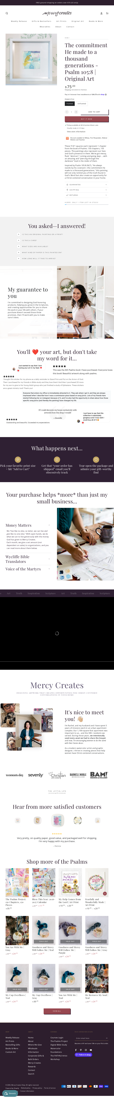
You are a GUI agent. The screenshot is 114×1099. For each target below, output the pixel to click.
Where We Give (35, 1045)
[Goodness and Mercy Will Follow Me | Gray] (97, 930)
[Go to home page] (57, 13)
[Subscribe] (107, 1038)
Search (31, 1074)
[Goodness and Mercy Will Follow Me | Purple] (70, 930)
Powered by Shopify (12, 1088)
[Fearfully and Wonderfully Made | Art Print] (97, 882)
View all (57, 1011)
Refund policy (25, 1088)
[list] (57, 466)
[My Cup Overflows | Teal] (17, 978)
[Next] (102, 820)
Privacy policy (37, 1088)
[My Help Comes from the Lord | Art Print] (70, 882)
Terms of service (50, 1088)
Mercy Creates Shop (18, 1085)
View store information (76, 131)
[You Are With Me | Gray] (17, 930)
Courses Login (57, 1037)
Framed (70, 104)
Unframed (82, 104)
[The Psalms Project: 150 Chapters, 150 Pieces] (17, 882)
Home (67, 38)
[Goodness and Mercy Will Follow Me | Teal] (43, 930)
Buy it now (86, 119)
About (31, 1041)
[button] (7, 13)
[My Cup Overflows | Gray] (43, 978)
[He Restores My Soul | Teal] (97, 978)
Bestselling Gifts (13, 1045)
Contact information (27, 1091)
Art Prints (10, 1041)
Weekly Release (12, 1037)
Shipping (68, 90)
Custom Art (11, 1052)
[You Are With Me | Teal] (70, 978)
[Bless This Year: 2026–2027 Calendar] (43, 882)
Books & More (12, 1048)
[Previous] (12, 820)
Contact (31, 1070)
